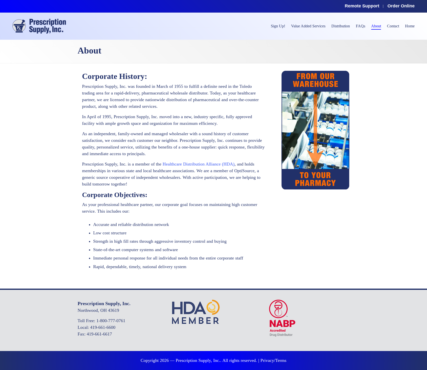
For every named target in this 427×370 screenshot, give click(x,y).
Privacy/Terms (273, 360)
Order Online (401, 6)
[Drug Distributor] (282, 317)
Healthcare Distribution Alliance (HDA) (199, 164)
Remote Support (362, 6)
